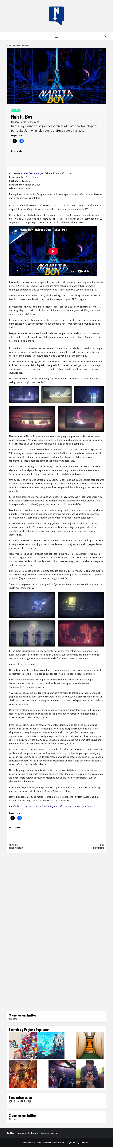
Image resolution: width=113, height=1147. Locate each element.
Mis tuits (13, 1018)
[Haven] (50, 1045)
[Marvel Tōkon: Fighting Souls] (23, 1045)
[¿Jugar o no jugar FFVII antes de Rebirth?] (62, 1074)
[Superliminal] (90, 1045)
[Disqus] (56, 894)
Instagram (33, 1132)
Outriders (98, 846)
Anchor (54, 1132)
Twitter (10, 1132)
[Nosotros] (90, 1074)
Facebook (21, 1132)
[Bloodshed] (23, 1074)
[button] (24, 394)
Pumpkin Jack (16, 846)
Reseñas (16, 110)
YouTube (45, 1132)
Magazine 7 (71, 1142)
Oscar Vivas (20, 121)
